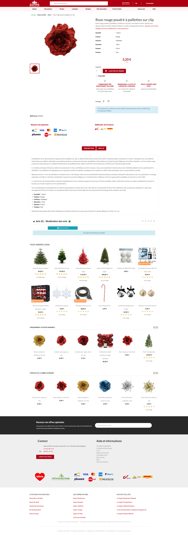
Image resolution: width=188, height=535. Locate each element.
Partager (104, 101)
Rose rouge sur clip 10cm (127, 352)
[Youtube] (51, 463)
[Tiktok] (56, 463)
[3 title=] (148, 221)
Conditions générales (103, 446)
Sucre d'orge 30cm (105, 305)
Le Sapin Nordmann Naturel (126, 498)
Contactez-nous (101, 455)
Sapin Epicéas (78, 502)
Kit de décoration (35, 510)
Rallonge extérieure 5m (83, 305)
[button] (141, 9)
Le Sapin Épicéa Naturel (125, 514)
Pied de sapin (34, 514)
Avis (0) (101, 148)
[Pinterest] (43, 463)
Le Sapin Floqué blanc (124, 502)
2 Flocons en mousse (61, 305)
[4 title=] (151, 221)
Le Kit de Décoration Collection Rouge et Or (131, 510)
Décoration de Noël (35, 498)
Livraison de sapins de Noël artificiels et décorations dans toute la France (105, 522)
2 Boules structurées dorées (147, 305)
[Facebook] (38, 463)
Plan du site (100, 457)
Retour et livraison (102, 453)
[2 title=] (145, 221)
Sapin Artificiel (78, 506)
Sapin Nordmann (79, 498)
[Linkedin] (60, 463)
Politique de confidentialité (95, 531)
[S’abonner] (149, 425)
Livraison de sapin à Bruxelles (67, 522)
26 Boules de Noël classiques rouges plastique (105, 355)
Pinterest (108, 101)
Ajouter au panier (114, 71)
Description (89, 148)
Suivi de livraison (102, 462)
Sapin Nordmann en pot (61, 268)
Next (157, 327)
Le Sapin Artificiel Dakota (125, 506)
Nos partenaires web (124, 531)
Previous (154, 327)
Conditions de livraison (104, 448)
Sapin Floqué (77, 510)
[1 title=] (142, 221)
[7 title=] (42, 274)
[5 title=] (154, 221)
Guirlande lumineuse (36, 506)
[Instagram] (47, 463)
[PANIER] (156, 3)
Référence (33, 116)
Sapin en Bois (78, 514)
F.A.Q (98, 451)
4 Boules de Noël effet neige (126, 268)
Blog (98, 460)
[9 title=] (44, 274)
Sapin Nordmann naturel (40, 268)
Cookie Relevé (111, 531)
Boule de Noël (34, 502)
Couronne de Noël (79, 517)
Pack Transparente (149, 352)
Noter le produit (63, 228)
